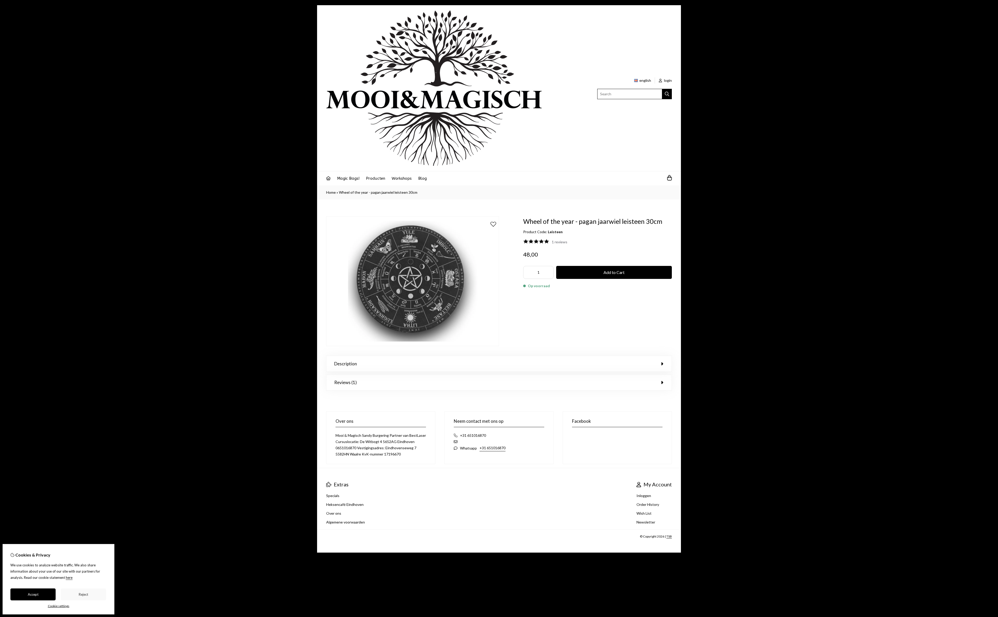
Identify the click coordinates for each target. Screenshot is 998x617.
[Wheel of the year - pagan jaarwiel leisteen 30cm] (412, 345)
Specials (332, 495)
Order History (647, 504)
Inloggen (643, 495)
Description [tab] (345, 363)
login (667, 80)
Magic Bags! (348, 178)
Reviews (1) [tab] (345, 382)
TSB (669, 536)
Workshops (402, 178)
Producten (375, 178)
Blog (422, 178)
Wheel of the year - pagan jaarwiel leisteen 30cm (378, 192)
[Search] (667, 94)
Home (331, 192)
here (69, 577)
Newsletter (645, 522)
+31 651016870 (492, 448)
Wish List (644, 513)
